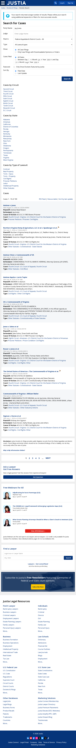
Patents (6, 714)
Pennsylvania (8, 150)
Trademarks (7, 717)
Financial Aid (42, 646)
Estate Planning (44, 622)
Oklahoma (7, 146)
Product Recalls (8, 711)
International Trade (10, 652)
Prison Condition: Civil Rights (33, 341)
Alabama (6, 119)
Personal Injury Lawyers (12, 628)
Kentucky (6, 134)
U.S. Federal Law (10, 667)
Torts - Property (9, 176)
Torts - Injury (8, 174)
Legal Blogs (7, 704)
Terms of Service (49, 742)
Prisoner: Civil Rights (30, 219)
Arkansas (6, 122)
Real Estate (7, 655)
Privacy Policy (61, 742)
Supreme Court (8, 680)
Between (21, 59)
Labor (5, 183)
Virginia (6, 158)
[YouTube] (31, 738)
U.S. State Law (44, 667)
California (6, 124)
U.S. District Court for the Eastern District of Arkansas (48, 338)
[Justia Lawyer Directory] (48, 738)
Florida (5, 129)
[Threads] (39, 738)
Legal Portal (24, 742)
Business (7, 636)
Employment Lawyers (11, 618)
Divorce (41, 615)
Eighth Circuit (8, 101)
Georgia (6, 131)
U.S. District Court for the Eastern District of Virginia (46, 217)
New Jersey (7, 138)
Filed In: (6, 39)
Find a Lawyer (10, 548)
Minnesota (7, 136)
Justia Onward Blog (45, 717)
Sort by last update (66, 199)
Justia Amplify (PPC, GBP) (47, 714)
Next (48, 458)
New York (6, 141)
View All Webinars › (38, 531)
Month (34, 59)
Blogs (40, 655)
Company (33, 742)
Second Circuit (8, 89)
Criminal (41, 612)
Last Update (22, 73)
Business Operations (11, 643)
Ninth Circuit (8, 103)
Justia (41, 734)
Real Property (8, 171)
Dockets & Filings (9, 689)
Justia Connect (13, 742)
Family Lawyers (8, 625)
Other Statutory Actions (29, 408)
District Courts (8, 686)
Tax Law (6, 659)
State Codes (42, 674)
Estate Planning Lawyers (12, 622)
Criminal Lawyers (9, 615)
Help (40, 742)
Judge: (5, 33)
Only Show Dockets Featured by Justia (30, 67)
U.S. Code (6, 674)
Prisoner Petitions (10, 181)
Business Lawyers (9, 612)
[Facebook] (34, 738)
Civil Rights (7, 179)
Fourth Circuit (8, 94)
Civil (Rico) (24, 269)
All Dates (21, 57)
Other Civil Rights (23, 294)
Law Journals (43, 652)
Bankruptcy (42, 609)
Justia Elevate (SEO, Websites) (49, 711)
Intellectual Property (11, 186)
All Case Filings (23, 50)
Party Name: (7, 28)
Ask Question (38, 477)
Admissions (42, 643)
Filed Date (21, 71)
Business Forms (9, 707)
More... (5, 631)
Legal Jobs (7, 701)
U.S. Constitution (9, 670)
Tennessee (7, 153)
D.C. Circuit (7, 110)
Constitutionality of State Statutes (33, 318)
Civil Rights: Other (24, 363)
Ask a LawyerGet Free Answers (11, 468)
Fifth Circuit (7, 96)
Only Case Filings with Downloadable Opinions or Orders (39, 52)
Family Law (42, 625)
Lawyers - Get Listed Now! (38, 564)
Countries (6, 720)
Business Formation (10, 640)
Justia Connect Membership (48, 701)
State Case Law (43, 677)
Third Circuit (7, 91)
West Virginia (8, 160)
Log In (62, 3)
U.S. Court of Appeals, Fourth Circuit (33, 266)
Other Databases (10, 698)
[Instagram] (36, 738)
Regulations (7, 677)
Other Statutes (8, 188)
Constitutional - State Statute (31, 247)
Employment (7, 646)
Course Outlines (44, 649)
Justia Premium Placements (48, 707)
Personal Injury (43, 628)
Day (26, 59)
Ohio (5, 143)
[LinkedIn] (28, 738)
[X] (45, 738)
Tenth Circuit (8, 106)
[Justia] (16, 3)
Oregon (6, 148)
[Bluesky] (42, 738)
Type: (5, 44)
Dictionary (42, 640)
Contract (6, 169)
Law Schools (43, 636)
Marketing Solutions (47, 698)
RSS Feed (42, 199)
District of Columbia (10, 127)
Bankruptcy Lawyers (10, 609)
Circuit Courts (8, 683)
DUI (39, 618)
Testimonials (43, 720)
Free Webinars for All (13, 488)
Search (67, 78)
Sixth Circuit (7, 98)
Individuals (42, 606)
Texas (5, 155)
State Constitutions (45, 670)
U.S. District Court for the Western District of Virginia (46, 244)
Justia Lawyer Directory (46, 704)
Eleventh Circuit (9, 108)
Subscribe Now (38, 587)
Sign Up (70, 3)
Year (44, 59)
